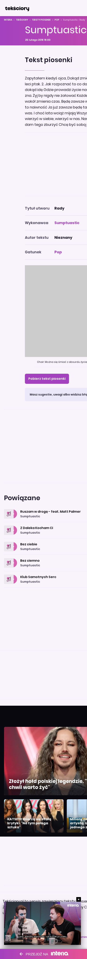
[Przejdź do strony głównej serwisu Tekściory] (17, 8)
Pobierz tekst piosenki (47, 378)
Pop (57, 19)
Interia (8, 19)
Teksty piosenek (41, 19)
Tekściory (22, 19)
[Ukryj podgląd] (78, 899)
